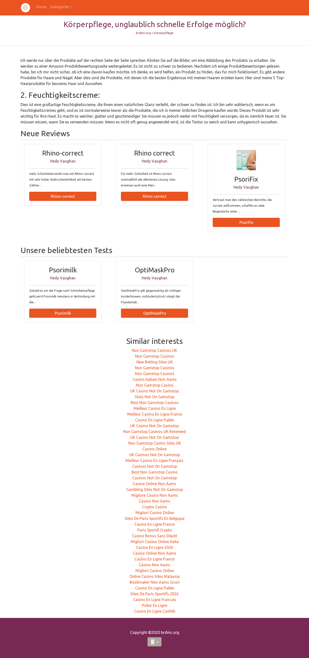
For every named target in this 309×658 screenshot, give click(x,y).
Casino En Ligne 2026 (154, 547)
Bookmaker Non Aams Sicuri (155, 582)
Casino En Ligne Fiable (154, 420)
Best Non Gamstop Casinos (155, 402)
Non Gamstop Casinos (154, 356)
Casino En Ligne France (154, 524)
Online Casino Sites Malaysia (154, 576)
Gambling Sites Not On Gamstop (154, 489)
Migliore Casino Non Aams (154, 495)
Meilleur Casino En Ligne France (154, 414)
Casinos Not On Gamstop (154, 466)
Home (41, 7)
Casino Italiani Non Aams (155, 379)
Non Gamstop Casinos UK (154, 350)
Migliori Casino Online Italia (155, 541)
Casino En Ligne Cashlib (154, 611)
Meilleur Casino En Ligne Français (154, 460)
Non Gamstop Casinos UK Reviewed (154, 431)
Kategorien (60, 7)
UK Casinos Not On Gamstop (154, 455)
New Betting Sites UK (154, 362)
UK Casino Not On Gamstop (154, 391)
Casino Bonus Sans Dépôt (154, 536)
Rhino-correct (63, 196)
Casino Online (154, 449)
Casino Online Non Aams (154, 483)
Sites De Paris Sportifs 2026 (154, 594)
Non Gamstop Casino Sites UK (154, 443)
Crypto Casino (154, 507)
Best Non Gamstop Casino (155, 472)
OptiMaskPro (154, 313)
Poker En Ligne (154, 605)
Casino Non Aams (154, 501)
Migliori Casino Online (154, 512)
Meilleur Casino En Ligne (154, 408)
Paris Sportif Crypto (154, 530)
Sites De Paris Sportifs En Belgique (154, 518)
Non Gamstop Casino (154, 385)
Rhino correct (154, 196)
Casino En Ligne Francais (154, 599)
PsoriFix (246, 222)
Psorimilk (63, 313)
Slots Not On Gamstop (154, 397)
